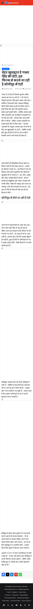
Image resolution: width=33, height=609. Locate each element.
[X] (7, 574)
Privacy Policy (22, 592)
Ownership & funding (23, 598)
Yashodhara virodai (8, 88)
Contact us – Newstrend (12, 595)
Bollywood (10, 65)
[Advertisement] (16, 23)
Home (5, 65)
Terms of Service (26, 600)
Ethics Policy (5, 600)
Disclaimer (14, 592)
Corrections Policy (15, 600)
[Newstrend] (11, 2)
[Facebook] (3, 574)
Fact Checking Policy (10, 598)
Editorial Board (24, 595)
